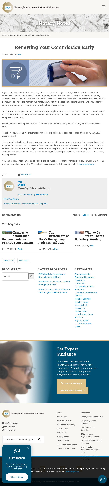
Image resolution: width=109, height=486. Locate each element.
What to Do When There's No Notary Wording (89, 236)
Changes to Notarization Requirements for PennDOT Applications (17, 238)
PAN (19, 54)
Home (4, 35)
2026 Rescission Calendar (88, 428)
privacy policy (72, 471)
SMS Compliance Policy (67, 444)
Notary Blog (14, 35)
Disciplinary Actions (84, 286)
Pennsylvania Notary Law (92, 416)
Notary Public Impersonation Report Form (90, 450)
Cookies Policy (63, 440)
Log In (86, 214)
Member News (81, 302)
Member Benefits (83, 298)
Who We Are (62, 416)
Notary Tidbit (81, 311)
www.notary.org (86, 164)
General (78, 295)
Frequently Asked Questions (88, 422)
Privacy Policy (63, 436)
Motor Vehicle (81, 305)
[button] (102, 479)
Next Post (23, 260)
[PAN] (30, 7)
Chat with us (17, 477)
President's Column (84, 314)
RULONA (79, 317)
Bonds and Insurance (85, 277)
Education (79, 289)
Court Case (80, 283)
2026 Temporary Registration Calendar (90, 435)
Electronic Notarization (86, 292)
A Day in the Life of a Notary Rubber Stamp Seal (26, 203)
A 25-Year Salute (11, 199)
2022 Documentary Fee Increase (33, 194)
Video (77, 326)
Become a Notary (70, 383)
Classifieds (80, 280)
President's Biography (66, 424)
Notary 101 (26, 174)
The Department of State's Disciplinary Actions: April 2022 (53, 238)
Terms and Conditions (66, 448)
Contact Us (61, 432)
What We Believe (64, 420)
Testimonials (62, 428)
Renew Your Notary (72, 390)
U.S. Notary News (83, 323)
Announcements (82, 274)
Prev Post (8, 260)
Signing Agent (81, 320)
